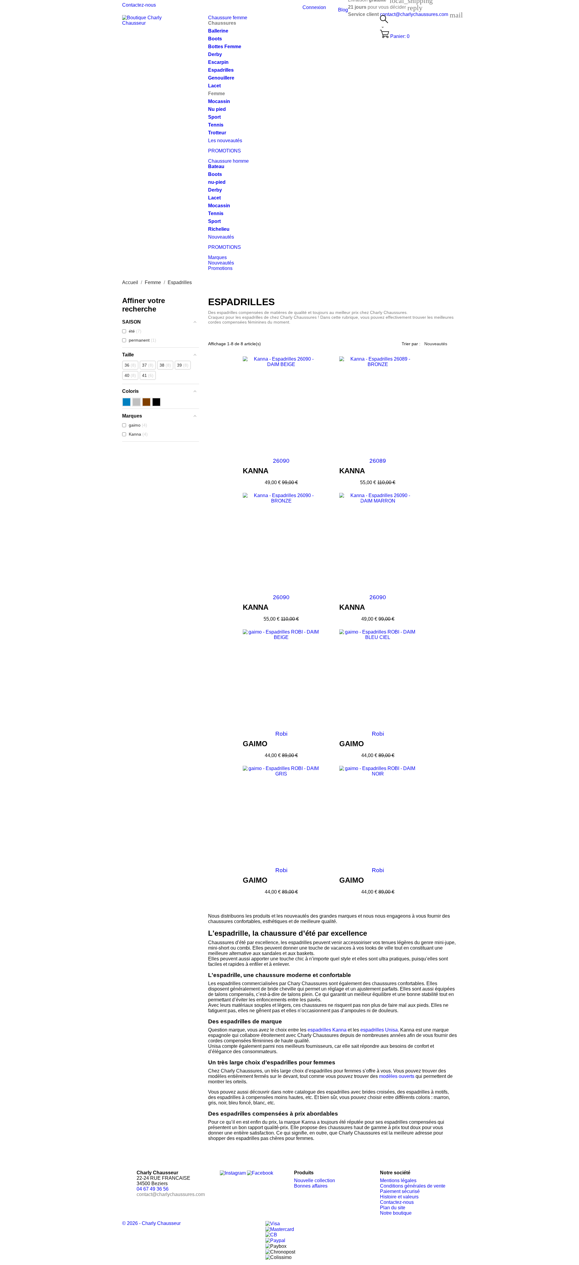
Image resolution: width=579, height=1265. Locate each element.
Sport (214, 117)
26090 (281, 461)
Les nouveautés (225, 140)
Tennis (215, 124)
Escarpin (218, 62)
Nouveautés (221, 237)
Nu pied (217, 109)
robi (281, 734)
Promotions (220, 268)
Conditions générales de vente (412, 1185)
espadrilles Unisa (379, 1029)
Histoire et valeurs (399, 1196)
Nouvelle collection (314, 1180)
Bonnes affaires (310, 1185)
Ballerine (218, 30)
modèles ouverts (396, 1076)
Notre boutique (396, 1213)
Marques (217, 257)
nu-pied (217, 182)
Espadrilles (221, 70)
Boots (215, 38)
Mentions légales (398, 1180)
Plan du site (392, 1207)
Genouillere (221, 77)
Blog (343, 9)
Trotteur (217, 132)
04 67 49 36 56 (153, 1188)
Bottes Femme (224, 46)
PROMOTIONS (224, 150)
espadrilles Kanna (327, 1029)
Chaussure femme (227, 17)
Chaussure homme (228, 161)
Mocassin (219, 101)
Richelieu (218, 229)
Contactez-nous (139, 5)
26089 (377, 461)
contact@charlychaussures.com (414, 14)
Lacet (214, 85)
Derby (215, 54)
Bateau (216, 166)
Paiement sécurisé (400, 1191)
